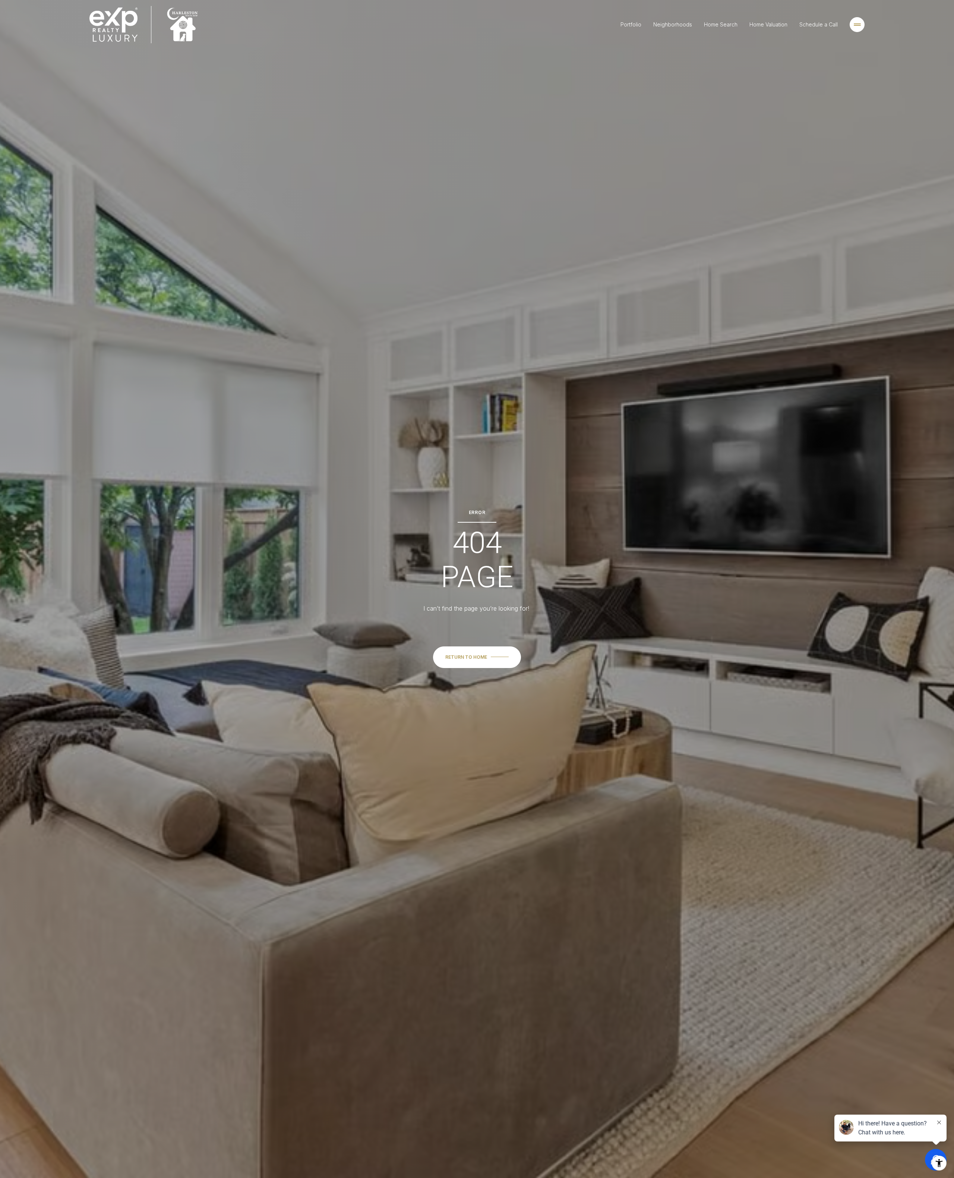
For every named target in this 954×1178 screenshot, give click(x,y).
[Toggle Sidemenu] (857, 24)
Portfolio (630, 24)
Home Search (720, 24)
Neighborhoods (672, 24)
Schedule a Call (818, 24)
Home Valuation (768, 24)
